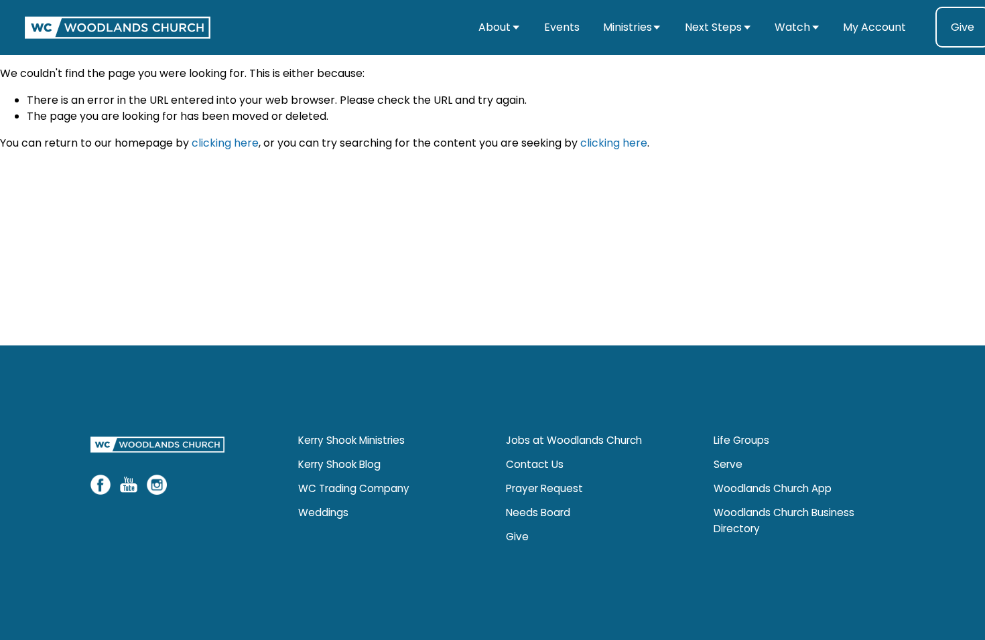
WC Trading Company (353, 488)
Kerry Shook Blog (339, 464)
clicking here (225, 143)
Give (517, 537)
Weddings (323, 512)
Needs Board (538, 512)
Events (562, 27)
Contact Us (535, 464)
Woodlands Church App (773, 488)
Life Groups (741, 440)
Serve (728, 464)
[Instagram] (157, 485)
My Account (874, 27)
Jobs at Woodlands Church (574, 440)
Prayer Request (544, 488)
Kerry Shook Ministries (351, 440)
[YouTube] (129, 485)
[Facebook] (100, 485)
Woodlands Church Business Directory (784, 520)
